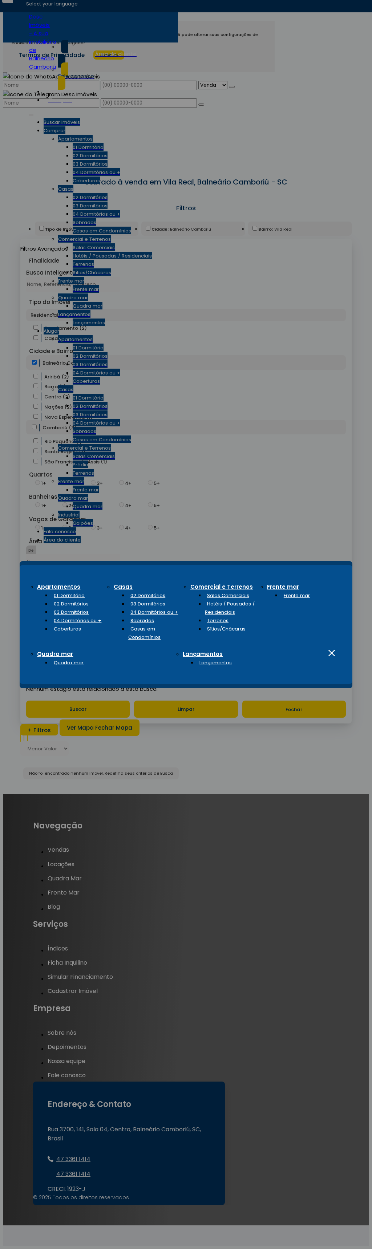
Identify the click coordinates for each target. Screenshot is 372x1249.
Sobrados (142, 620)
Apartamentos (58, 587)
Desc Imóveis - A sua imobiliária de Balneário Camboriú (42, 41)
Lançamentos (203, 654)
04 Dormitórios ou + (77, 620)
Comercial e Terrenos (221, 587)
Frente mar (283, 587)
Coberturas (67, 628)
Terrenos (218, 620)
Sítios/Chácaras (226, 628)
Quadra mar (55, 654)
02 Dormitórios (71, 603)
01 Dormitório (69, 595)
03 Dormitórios (71, 612)
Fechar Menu (331, 653)
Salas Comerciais (228, 595)
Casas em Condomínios (144, 633)
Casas (123, 587)
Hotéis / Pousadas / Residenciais (230, 608)
